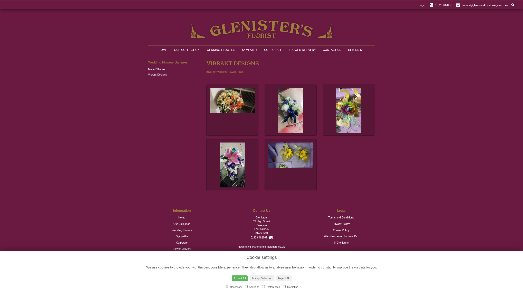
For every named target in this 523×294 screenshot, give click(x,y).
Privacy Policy (341, 223)
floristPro (353, 236)
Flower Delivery (302, 49)
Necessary (235, 287)
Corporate (273, 49)
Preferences (273, 287)
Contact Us (332, 49)
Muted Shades (156, 69)
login (422, 5)
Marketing (292, 287)
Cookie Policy (341, 230)
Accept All (240, 278)
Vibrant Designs (157, 74)
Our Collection (187, 49)
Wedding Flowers (221, 49)
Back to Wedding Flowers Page (225, 71)
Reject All (283, 278)
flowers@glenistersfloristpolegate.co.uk (261, 246)
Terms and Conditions (341, 217)
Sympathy (249, 49)
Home (163, 49)
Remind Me (356, 49)
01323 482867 (260, 237)
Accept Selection (262, 278)
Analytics (254, 287)
